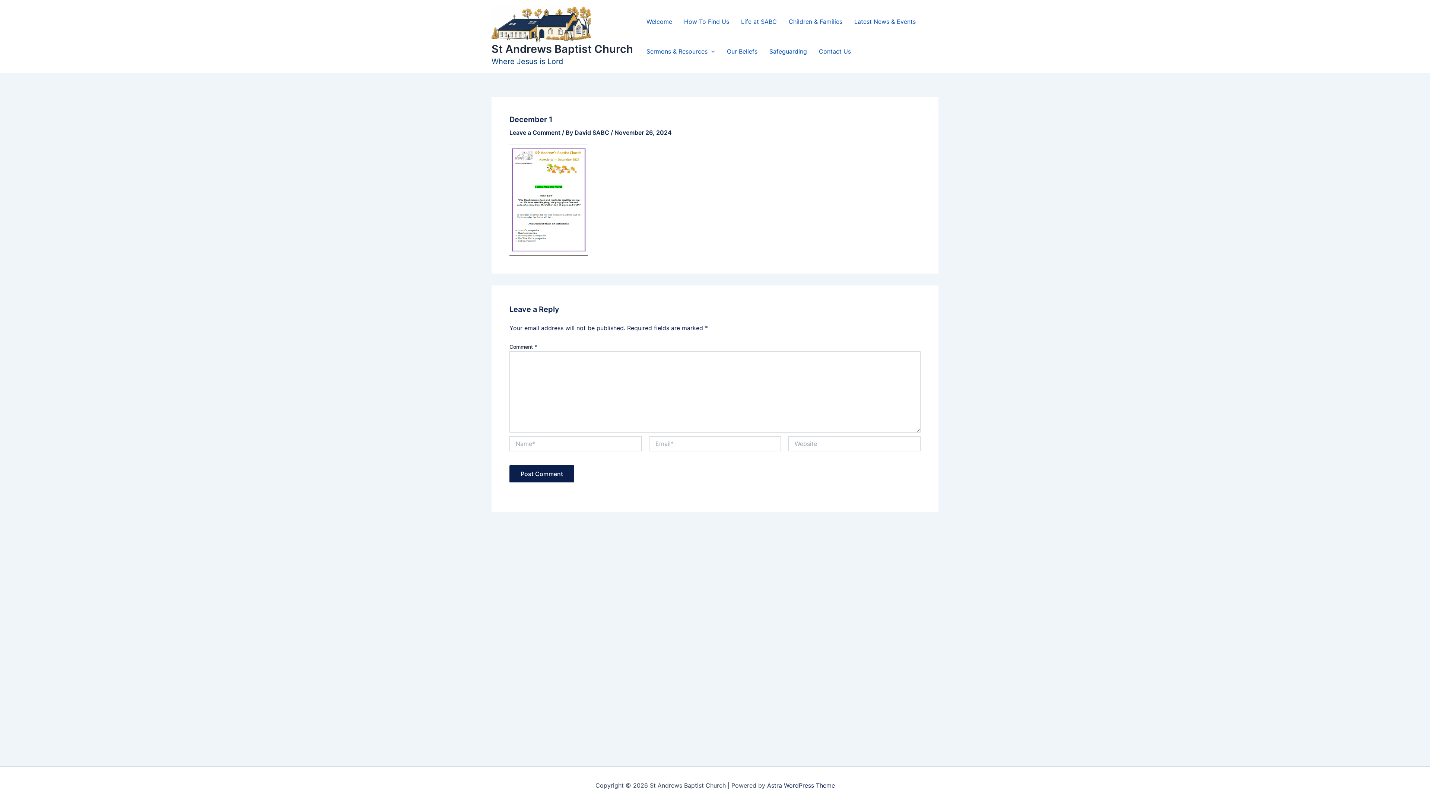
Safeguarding (788, 51)
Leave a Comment (534, 132)
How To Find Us (706, 21)
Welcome (659, 21)
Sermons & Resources (677, 51)
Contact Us (835, 51)
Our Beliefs (742, 51)
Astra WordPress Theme (801, 785)
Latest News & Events (885, 21)
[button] (711, 51)
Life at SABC (759, 21)
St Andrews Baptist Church (562, 48)
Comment (523, 347)
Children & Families (815, 21)
